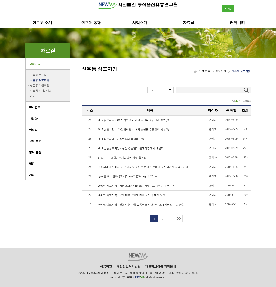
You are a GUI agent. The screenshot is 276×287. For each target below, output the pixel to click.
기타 (32, 96)
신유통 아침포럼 (39, 85)
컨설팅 (33, 129)
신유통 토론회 (38, 75)
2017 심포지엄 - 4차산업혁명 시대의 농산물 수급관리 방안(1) (133, 129)
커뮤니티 (237, 22)
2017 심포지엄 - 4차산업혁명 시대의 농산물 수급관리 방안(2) (133, 120)
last (179, 218)
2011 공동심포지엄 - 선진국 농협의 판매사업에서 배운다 (131, 148)
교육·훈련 (35, 141)
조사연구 (34, 107)
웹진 (32, 163)
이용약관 (106, 266)
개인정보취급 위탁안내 (160, 266)
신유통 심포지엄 (39, 80)
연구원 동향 (91, 22)
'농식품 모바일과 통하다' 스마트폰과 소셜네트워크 (127, 176)
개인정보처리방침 (129, 266)
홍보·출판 (35, 152)
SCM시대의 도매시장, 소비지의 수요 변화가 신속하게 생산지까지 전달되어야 (143, 167)
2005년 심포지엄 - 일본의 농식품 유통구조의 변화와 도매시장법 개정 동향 (141, 204)
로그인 (228, 8)
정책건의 (34, 63)
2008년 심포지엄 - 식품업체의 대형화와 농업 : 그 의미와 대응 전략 (136, 185)
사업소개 (139, 22)
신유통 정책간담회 (41, 90)
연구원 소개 (42, 22)
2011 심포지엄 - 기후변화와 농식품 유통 (121, 138)
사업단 (33, 118)
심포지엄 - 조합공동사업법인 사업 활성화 (122, 157)
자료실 (188, 22)
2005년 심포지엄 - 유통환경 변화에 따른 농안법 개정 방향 (131, 195)
